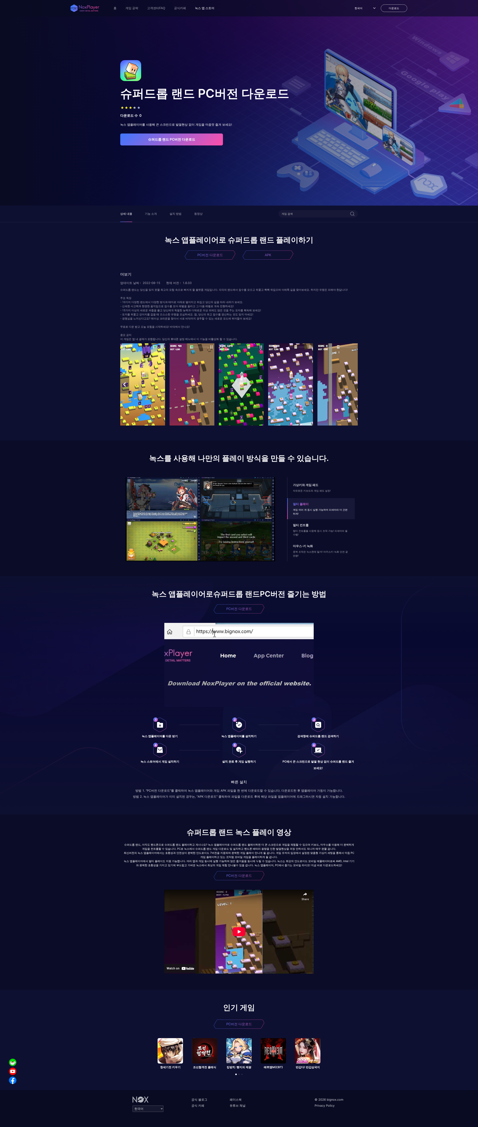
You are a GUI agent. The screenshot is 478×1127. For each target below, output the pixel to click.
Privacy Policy (325, 1105)
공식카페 (180, 8)
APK (268, 255)
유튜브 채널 (238, 1105)
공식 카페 (197, 1105)
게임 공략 (131, 8)
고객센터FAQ (156, 8)
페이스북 (236, 1099)
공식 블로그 (199, 1099)
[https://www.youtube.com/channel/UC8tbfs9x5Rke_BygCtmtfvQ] (12, 1071)
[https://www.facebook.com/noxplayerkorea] (12, 1080)
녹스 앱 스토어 (204, 8)
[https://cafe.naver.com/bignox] (12, 1062)
